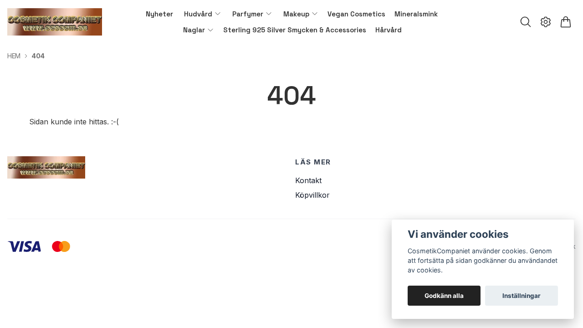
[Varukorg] (566, 21)
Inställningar (521, 295)
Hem (13, 56)
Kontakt (308, 180)
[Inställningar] (546, 21)
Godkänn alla (444, 295)
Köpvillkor (312, 195)
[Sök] (526, 21)
